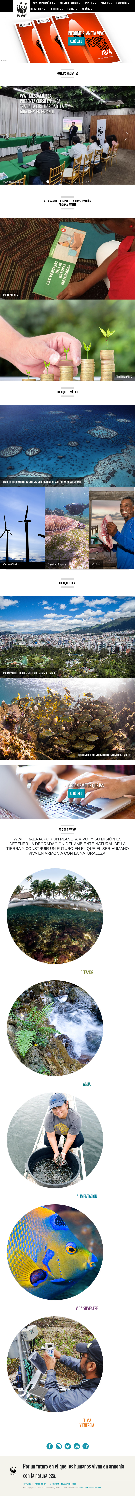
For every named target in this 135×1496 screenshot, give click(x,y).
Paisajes (105, 3)
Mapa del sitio (41, 1484)
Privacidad (28, 1484)
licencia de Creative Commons (90, 1487)
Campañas (122, 3)
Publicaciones (36, 9)
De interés (55, 9)
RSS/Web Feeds (68, 1484)
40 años (86, 9)
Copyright (54, 1484)
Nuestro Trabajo (69, 3)
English (72, 9)
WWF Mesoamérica (43, 3)
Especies (89, 3)
